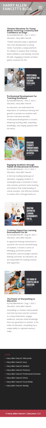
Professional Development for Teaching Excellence (22, 97)
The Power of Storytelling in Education (21, 300)
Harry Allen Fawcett (23, 38)
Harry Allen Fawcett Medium (17, 366)
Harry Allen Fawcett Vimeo (17, 378)
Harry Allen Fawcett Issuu (16, 362)
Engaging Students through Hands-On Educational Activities (23, 165)
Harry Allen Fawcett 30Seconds (19, 358)
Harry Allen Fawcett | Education (22, 413)
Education (11, 38)
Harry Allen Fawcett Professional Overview (23, 374)
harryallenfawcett (16, 35)
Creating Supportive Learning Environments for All (21, 231)
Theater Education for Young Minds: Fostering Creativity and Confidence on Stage (22, 30)
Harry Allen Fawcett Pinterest (18, 370)
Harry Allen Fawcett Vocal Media (19, 382)
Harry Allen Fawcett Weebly (17, 385)
